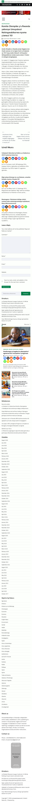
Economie (4, 611)
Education (4, 617)
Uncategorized (6, 23)
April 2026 (4, 451)
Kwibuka (4, 662)
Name (4, 256)
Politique (4, 667)
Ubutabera (4, 694)
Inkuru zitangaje (5, 651)
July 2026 (4, 443)
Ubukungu (4, 688)
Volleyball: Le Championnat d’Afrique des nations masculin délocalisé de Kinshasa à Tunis (16, 315)
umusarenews (6, 38)
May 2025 (4, 480)
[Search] (29, 19)
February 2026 (5, 456)
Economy (4, 614)
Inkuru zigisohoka (14, 349)
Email (4, 264)
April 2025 (4, 482)
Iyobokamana (5, 654)
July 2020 (4, 586)
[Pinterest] (16, 41)
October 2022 (5, 562)
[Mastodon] (19, 41)
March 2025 (5, 485)
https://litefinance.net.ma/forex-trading (11, 411)
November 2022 (6, 559)
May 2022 (4, 575)
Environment (5, 622)
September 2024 (6, 501)
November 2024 (6, 496)
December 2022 (5, 557)
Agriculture (4, 601)
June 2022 (4, 572)
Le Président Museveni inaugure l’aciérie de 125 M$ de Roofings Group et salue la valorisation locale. (15, 302)
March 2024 (5, 517)
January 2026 (5, 459)
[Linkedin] (12, 41)
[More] (6, 45)
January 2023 (5, 554)
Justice (3, 659)
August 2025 (5, 472)
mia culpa (4, 423)
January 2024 (5, 522)
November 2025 (6, 464)
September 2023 (6, 533)
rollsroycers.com (6, 418)
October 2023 (5, 530)
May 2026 (4, 448)
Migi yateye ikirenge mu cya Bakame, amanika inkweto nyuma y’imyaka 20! (16, 178)
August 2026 (5, 440)
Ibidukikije (4, 630)
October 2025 (5, 467)
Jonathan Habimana (9, 355)
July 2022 (4, 570)
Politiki (3, 664)
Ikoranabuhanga (5, 633)
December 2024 (5, 493)
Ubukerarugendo (6, 686)
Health (3, 627)
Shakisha (25, 294)
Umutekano (4, 704)
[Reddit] (9, 41)
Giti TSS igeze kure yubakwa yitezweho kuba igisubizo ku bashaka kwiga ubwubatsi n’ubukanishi (20, 392)
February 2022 (5, 580)
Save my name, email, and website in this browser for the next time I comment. (15, 281)
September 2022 (6, 565)
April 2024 (4, 514)
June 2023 (4, 541)
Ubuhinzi (4, 683)
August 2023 (5, 535)
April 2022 (4, 578)
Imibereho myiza (6, 635)
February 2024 (5, 520)
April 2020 (4, 591)
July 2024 (4, 506)
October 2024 (5, 498)
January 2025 (5, 490)
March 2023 (5, 549)
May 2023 (4, 543)
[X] (6, 41)
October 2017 (5, 594)
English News (5, 619)
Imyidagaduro (5, 638)
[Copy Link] (3, 45)
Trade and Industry (6, 675)
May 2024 (4, 512)
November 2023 (6, 527)
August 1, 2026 (19, 355)
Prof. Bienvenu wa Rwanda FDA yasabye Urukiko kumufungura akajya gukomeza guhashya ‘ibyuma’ (14, 306)
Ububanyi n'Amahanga (7, 678)
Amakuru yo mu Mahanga (8, 606)
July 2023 (4, 538)
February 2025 (5, 488)
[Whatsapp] (25, 41)
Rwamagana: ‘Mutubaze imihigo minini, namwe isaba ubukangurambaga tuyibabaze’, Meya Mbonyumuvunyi (16, 201)
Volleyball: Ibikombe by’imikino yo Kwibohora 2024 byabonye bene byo (16, 154)
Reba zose (26, 324)
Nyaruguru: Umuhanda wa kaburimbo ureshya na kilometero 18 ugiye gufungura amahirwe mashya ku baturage (15, 413)
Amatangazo (5, 609)
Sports (3, 672)
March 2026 (5, 453)
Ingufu (3, 641)
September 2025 (6, 469)
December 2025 (5, 461)
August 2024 (5, 504)
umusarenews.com (17, 798)
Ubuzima (4, 696)
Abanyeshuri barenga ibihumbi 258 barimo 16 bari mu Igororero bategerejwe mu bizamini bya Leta (20, 373)
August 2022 (5, 567)
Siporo (3, 670)
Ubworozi (4, 699)
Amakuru (5, 349)
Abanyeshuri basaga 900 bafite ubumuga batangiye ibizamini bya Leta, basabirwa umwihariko (19, 383)
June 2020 (4, 588)
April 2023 (4, 546)
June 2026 (4, 445)
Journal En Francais (6, 656)
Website (4, 272)
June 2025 (4, 477)
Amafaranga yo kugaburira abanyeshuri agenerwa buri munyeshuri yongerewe (16, 352)
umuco (3, 701)
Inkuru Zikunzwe (6, 648)
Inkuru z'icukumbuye (6, 643)
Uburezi (21, 349)
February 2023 (5, 551)
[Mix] (22, 41)
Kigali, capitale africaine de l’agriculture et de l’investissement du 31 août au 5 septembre (12, 311)
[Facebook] (3, 41)
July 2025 (4, 474)
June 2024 (4, 509)
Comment (5, 235)
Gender (3, 625)
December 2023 (5, 525)
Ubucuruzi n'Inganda (6, 680)
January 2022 (5, 583)
